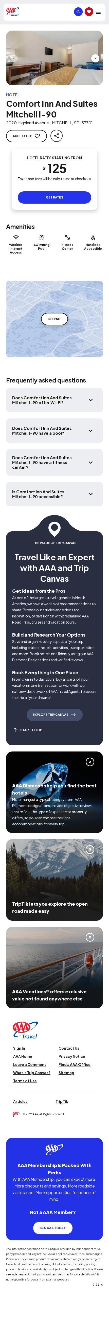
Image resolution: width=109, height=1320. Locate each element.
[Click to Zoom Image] (54, 58)
